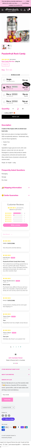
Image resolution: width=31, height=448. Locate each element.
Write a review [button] (15, 225)
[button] (6, 59)
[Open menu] (2, 10)
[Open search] (21, 10)
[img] (6, 241)
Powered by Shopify (7, 437)
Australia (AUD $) (7, 407)
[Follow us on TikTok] (9, 415)
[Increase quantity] (22, 108)
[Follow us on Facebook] (3, 415)
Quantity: (6, 109)
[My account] (24, 10)
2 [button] (13, 347)
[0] (28, 10)
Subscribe (7, 399)
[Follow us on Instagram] (6, 415)
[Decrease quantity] (13, 108)
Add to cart (15, 116)
